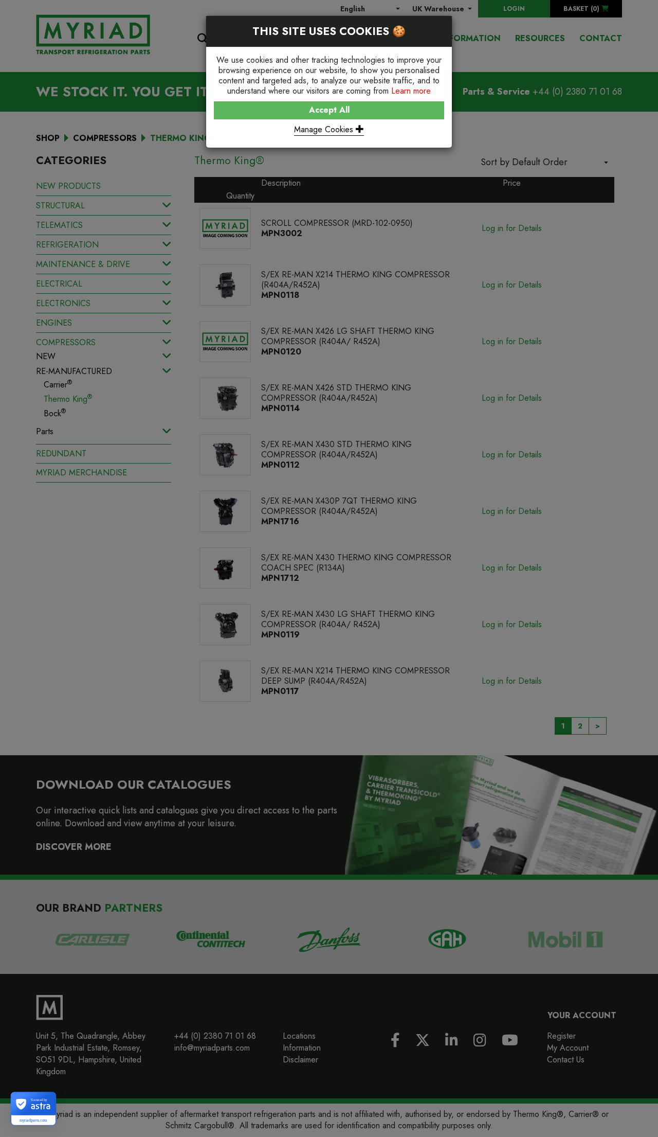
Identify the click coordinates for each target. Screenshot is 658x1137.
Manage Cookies (325, 129)
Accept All (329, 110)
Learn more (411, 91)
